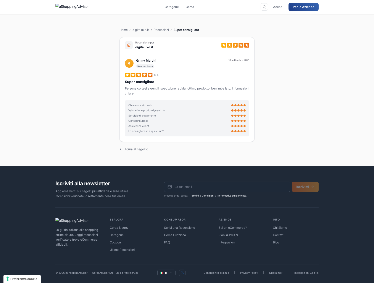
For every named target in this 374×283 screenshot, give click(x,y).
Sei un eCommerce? (233, 227)
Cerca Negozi (119, 227)
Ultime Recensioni (122, 249)
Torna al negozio (136, 149)
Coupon (115, 242)
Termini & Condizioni (202, 195)
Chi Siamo (280, 227)
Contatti (278, 235)
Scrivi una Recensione (179, 227)
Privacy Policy (249, 272)
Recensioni (161, 30)
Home (123, 30)
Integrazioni (227, 242)
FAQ (167, 242)
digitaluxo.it (140, 30)
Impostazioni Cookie (306, 272)
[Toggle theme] (182, 273)
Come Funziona (175, 235)
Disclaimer (275, 272)
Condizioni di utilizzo (216, 272)
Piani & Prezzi (228, 235)
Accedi (278, 7)
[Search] (264, 7)
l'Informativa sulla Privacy (231, 195)
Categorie (172, 7)
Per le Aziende (303, 7)
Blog (276, 242)
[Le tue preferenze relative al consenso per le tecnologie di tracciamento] (22, 279)
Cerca (190, 7)
